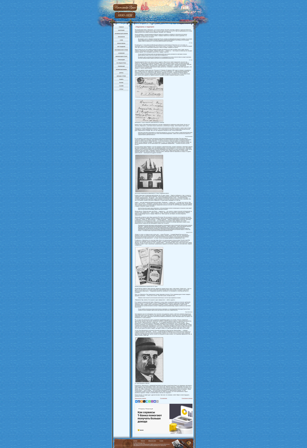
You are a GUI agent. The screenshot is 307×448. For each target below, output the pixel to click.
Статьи (121, 89)
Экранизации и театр (121, 56)
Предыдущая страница (140, 398)
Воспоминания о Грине (121, 49)
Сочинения (121, 53)
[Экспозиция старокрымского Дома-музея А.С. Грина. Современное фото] (149, 192)
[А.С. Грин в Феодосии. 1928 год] (149, 382)
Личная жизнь (121, 43)
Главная (121, 27)
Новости (143, 440)
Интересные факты (121, 69)
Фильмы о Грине (121, 76)
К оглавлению (163, 398)
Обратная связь (152, 440)
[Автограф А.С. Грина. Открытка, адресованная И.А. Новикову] (149, 121)
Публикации (121, 66)
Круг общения (121, 46)
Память (121, 79)
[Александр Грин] (153, 13)
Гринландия (121, 59)
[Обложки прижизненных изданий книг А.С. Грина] (149, 285)
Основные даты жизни (121, 33)
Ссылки (121, 85)
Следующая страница (187, 398)
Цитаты (121, 72)
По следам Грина (121, 63)
